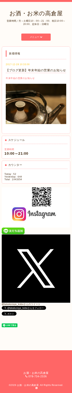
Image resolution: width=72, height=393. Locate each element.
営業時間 (9, 149)
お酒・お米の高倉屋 (36, 13)
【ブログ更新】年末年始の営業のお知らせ (36, 70)
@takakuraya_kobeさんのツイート (21, 304)
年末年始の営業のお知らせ (20, 78)
